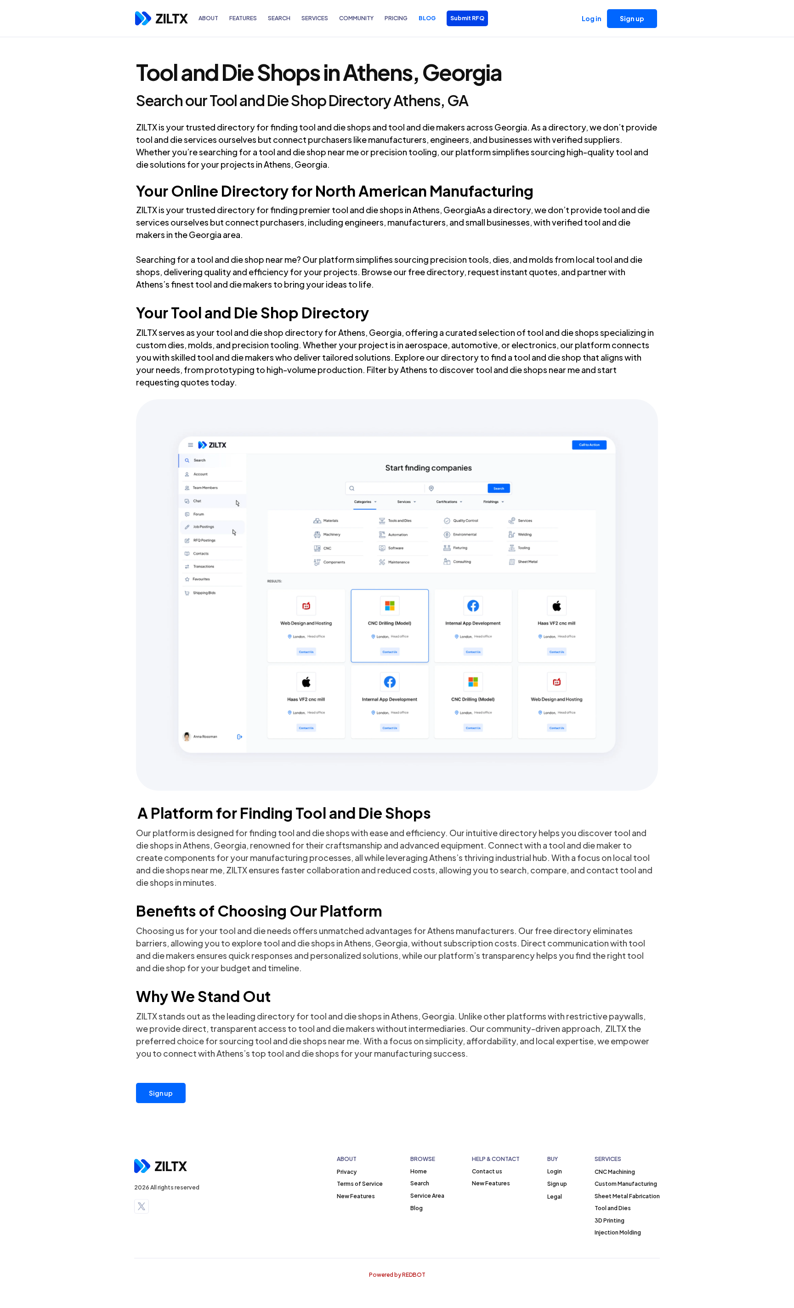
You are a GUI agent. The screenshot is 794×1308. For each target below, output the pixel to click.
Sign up (161, 1093)
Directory (255, 190)
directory (236, 127)
